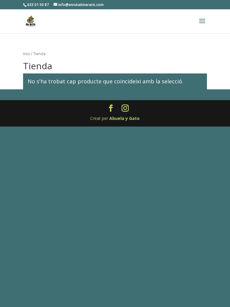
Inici (26, 53)
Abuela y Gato (124, 118)
